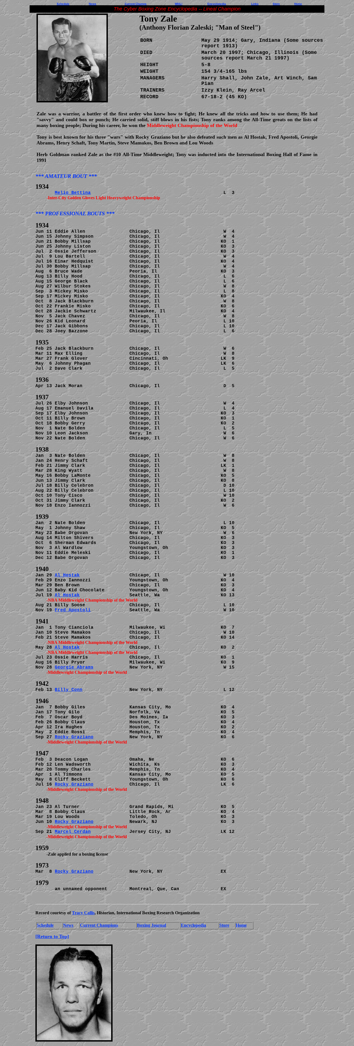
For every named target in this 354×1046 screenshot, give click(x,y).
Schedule (45, 925)
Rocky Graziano (74, 737)
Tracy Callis (83, 912)
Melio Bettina (73, 192)
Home (241, 925)
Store (224, 925)
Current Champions (99, 925)
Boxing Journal (151, 925)
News (92, 3)
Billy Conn (68, 689)
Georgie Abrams (74, 667)
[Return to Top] (52, 936)
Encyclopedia (193, 925)
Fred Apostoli (73, 610)
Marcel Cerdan (73, 831)
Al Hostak (67, 575)
